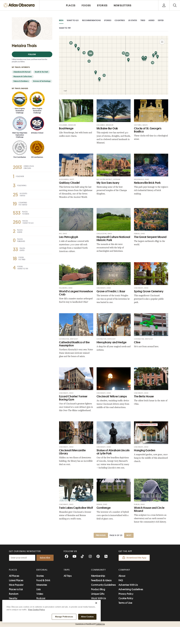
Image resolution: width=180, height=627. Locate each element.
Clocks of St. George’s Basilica (147, 130)
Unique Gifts (97, 594)
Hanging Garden (144, 450)
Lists (38, 589)
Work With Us (98, 598)
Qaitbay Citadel (69, 182)
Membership (98, 576)
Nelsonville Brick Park (147, 182)
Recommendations (91, 20)
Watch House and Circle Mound (149, 509)
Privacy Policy (126, 594)
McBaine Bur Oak (107, 128)
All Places (14, 576)
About (122, 576)
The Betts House (144, 396)
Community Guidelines (103, 585)
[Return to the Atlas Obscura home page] (19, 5)
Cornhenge (104, 507)
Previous (101, 535)
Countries (120, 20)
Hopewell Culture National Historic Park (113, 239)
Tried (142, 20)
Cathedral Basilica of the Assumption (74, 344)
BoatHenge (66, 128)
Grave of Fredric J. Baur (111, 291)
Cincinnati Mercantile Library (72, 452)
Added (151, 20)
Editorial (42, 570)
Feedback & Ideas (101, 580)
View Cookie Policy (36, 610)
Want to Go (73, 20)
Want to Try (65, 28)
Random (14, 594)
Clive (137, 342)
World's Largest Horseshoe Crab (76, 293)
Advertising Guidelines (131, 589)
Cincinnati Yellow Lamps (112, 396)
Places (13, 570)
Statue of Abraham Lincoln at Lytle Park (113, 452)
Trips (67, 570)
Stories (107, 20)
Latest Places (16, 580)
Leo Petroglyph (68, 237)
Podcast (40, 598)
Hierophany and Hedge (112, 342)
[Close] (96, 603)
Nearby (13, 598)
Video (39, 594)
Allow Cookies (87, 617)
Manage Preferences (64, 617)
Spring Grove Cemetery (148, 291)
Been (61, 20)
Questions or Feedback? (90, 624)
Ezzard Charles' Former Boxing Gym (73, 398)
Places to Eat (16, 589)
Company (124, 570)
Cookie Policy (126, 598)
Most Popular (16, 585)
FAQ (121, 580)
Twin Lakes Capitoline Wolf (76, 507)
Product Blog (98, 589)
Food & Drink (43, 580)
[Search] (174, 5)
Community (98, 570)
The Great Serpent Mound (150, 237)
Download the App (136, 558)
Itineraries (41, 585)
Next (128, 535)
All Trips (68, 576)
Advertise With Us (128, 585)
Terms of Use (125, 603)
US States (132, 20)
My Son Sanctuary (108, 182)
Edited (161, 20)
